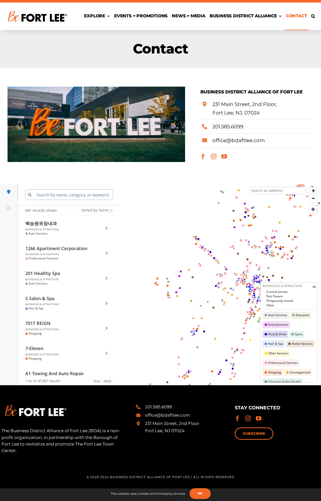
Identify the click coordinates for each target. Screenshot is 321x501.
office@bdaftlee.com (238, 140)
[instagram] (213, 156)
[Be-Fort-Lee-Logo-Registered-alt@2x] (37, 8)
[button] (313, 16)
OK (200, 493)
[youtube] (224, 156)
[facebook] (203, 156)
